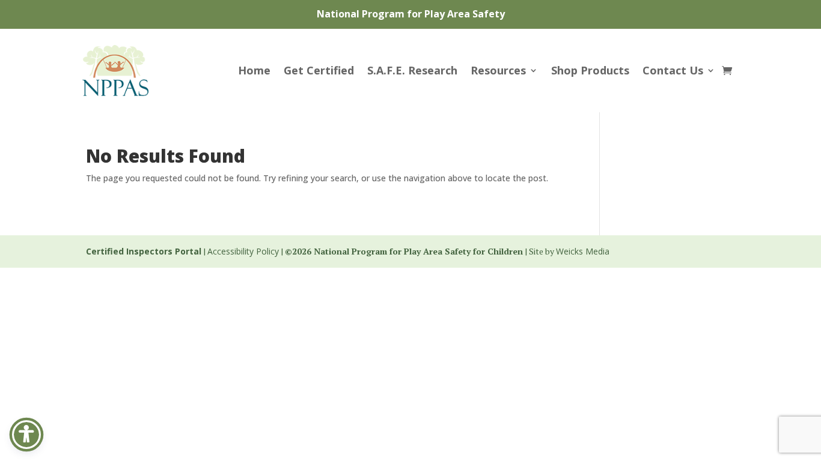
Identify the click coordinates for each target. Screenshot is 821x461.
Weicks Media (582, 251)
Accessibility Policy (243, 251)
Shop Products (590, 70)
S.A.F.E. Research (412, 70)
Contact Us (672, 70)
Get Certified (319, 70)
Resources (498, 70)
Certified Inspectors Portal (143, 251)
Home (254, 70)
